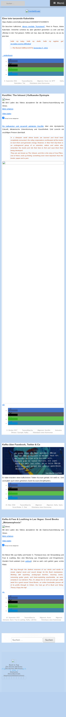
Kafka (62, 81)
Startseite (14, 672)
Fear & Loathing (20, 620)
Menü (60, 3)
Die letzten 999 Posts (14, 668)
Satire (61, 505)
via (3, 405)
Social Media (16, 507)
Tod (24, 83)
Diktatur (13, 432)
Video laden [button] (6, 114)
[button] (13, 61)
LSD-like (34, 620)
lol (50, 81)
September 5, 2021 (40, 48)
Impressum (8, 676)
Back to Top (14, 665)
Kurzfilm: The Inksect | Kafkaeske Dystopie (25, 95)
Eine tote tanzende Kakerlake (18, 18)
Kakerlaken (18, 83)
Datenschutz (19, 676)
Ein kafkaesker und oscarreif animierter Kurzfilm (23, 126)
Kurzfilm (47, 430)
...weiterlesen (8, 55)
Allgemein (40, 81)
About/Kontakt (14, 674)
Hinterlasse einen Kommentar (40, 83)
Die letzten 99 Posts (14, 667)
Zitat (25, 507)
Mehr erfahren (7, 109)
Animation (58, 430)
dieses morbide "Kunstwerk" (33, 26)
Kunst (46, 81)
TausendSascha (27, 81)
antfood (28, 561)
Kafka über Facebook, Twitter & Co (21, 444)
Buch (12, 620)
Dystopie (20, 432)
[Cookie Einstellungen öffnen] (33, 716)
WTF (53, 81)
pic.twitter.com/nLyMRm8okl (21, 44)
